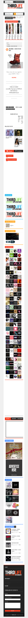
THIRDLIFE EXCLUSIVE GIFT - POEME (13, 37)
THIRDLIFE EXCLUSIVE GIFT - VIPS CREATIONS (15, 38)
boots (7, 107)
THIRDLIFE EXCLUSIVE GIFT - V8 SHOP (7, 37)
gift (9, 107)
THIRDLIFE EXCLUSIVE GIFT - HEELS (18, 37)
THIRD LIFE (14, 614)
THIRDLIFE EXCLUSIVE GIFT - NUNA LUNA (21, 37)
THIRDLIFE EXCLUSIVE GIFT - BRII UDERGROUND (10, 38)
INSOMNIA (14, 77)
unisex (8, 44)
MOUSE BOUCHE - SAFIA (20, 17)
